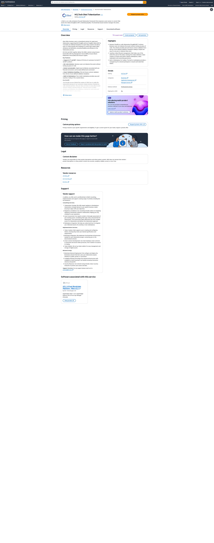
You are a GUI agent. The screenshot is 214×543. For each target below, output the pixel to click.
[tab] (66, 29)
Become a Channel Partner (174, 5)
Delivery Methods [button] (20, 5)
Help (212, 5)
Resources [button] (39, 5)
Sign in (198, 2)
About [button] (2, 5)
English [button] (191, 2)
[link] (103, 9)
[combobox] (97, 2)
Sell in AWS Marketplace (187, 5)
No (122, 91)
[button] (102, 15)
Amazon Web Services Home (202, 5)
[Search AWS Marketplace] (144, 2)
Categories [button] (10, 5)
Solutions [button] (30, 5)
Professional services (126, 86)
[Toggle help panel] (211, 9)
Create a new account (207, 2)
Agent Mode (184, 2)
